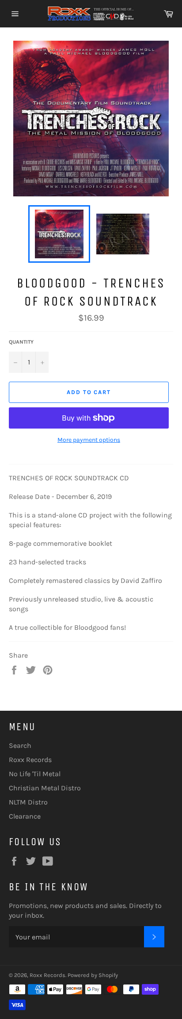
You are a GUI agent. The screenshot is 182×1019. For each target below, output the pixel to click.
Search (20, 745)
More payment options (88, 440)
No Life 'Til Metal (35, 774)
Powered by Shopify (93, 975)
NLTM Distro (28, 802)
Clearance (25, 816)
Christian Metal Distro (45, 788)
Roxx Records (30, 759)
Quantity (21, 342)
